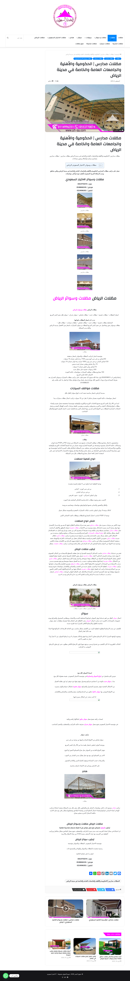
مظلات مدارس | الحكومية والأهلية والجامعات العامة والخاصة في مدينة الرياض (92, 881)
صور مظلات (79, 44)
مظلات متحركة (91, 44)
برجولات (89, 38)
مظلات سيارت (105, 44)
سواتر (80, 38)
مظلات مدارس (109, 58)
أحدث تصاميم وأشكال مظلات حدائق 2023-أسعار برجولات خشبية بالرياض (110, 957)
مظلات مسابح (87, 541)
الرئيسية (117, 54)
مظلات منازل (113, 530)
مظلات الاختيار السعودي (57, 38)
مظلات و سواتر (101, 38)
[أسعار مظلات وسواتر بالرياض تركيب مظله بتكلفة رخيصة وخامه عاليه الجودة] (59, 943)
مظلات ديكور (111, 538)
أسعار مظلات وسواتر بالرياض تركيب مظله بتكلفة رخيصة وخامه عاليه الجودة (60, 953)
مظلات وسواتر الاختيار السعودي (83, 58)
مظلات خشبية (118, 44)
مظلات (120, 38)
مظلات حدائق (94, 525)
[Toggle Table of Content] (99, 165)
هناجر (72, 38)
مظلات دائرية (60, 536)
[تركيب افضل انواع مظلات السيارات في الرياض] (85, 946)
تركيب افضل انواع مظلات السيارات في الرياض (85, 957)
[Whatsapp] (5, 975)
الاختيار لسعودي (51, 974)
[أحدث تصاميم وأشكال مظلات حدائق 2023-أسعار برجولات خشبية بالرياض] (110, 946)
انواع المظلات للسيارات (95, 533)
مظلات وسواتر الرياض (72, 298)
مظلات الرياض (39, 38)
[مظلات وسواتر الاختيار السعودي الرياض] (65, 16)
